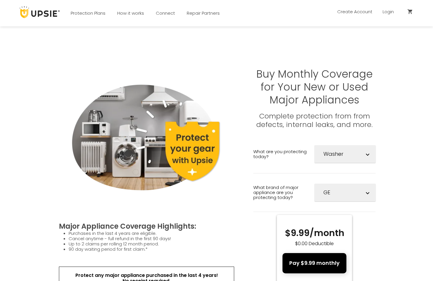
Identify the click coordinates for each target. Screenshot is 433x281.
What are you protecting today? (280, 154)
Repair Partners (203, 13)
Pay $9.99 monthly (314, 263)
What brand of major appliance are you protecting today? (275, 192)
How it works (130, 13)
